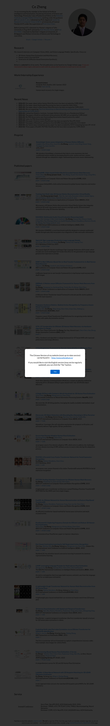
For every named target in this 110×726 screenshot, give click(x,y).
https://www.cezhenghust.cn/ (62, 358)
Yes (55, 372)
